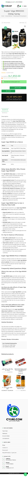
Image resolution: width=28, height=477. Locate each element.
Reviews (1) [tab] (4, 112)
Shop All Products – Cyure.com (9, 452)
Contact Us (4, 447)
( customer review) (9, 72)
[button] (25, 26)
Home (2, 15)
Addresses (4, 433)
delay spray (15, 127)
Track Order (5, 431)
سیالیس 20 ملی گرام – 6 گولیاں (7, 388)
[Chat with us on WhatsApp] (25, 474)
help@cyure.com (10, 467)
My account (5, 450)
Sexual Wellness (8, 15)
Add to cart (18, 87)
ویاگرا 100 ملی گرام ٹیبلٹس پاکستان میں (7, 369)
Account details (5, 436)
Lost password (5, 438)
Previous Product (7, 22)
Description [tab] (5, 109)
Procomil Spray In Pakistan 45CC (20, 388)
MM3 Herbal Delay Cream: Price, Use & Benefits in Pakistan (21, 370)
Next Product (22, 22)
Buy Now (8, 90)
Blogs (3, 445)
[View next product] (26, 23)
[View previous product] (2, 23)
